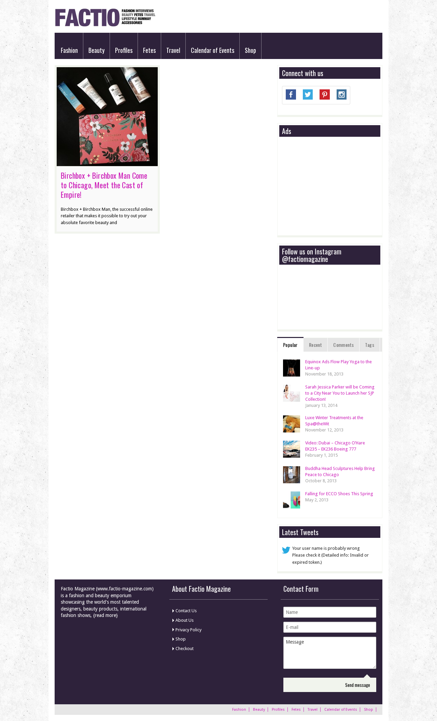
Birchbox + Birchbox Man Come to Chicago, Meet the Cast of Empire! (104, 185)
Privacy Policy (188, 629)
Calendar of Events (212, 50)
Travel (173, 50)
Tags (369, 344)
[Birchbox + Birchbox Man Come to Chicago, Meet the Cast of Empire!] (107, 162)
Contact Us (186, 610)
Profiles (123, 50)
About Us (184, 620)
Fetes (149, 50)
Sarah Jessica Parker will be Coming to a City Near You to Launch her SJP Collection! (340, 393)
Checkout (184, 648)
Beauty (96, 50)
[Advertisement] (333, 186)
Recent (315, 344)
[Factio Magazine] (105, 25)
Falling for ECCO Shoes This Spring (339, 493)
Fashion (69, 50)
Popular (290, 344)
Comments (343, 344)
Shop (250, 50)
